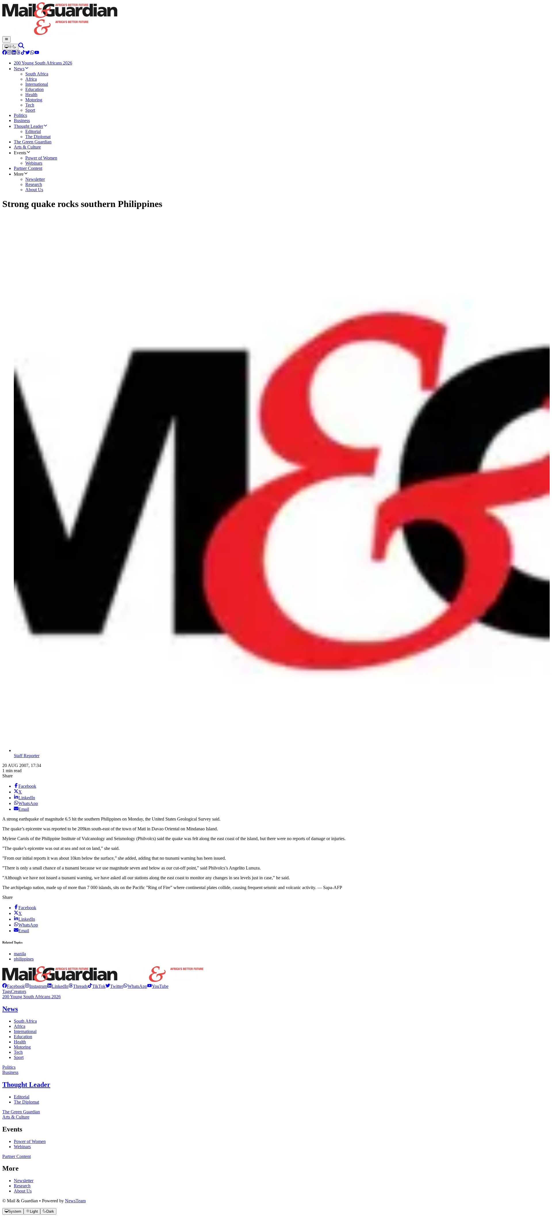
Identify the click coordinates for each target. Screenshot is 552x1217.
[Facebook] (4, 53)
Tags (6, 991)
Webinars (22, 1146)
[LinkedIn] (14, 53)
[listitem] (13, 986)
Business (10, 1072)
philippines (24, 958)
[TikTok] (23, 53)
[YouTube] (36, 53)
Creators (18, 991)
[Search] (21, 46)
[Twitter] (27, 53)
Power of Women (30, 1141)
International (25, 1031)
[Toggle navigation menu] (6, 39)
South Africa (25, 1021)
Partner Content (16, 1156)
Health (20, 1041)
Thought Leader (26, 1084)
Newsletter (23, 1180)
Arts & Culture (15, 1117)
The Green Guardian (21, 1111)
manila (20, 953)
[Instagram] (9, 53)
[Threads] (18, 53)
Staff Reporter (26, 755)
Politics (9, 1067)
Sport (19, 1057)
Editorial (21, 1096)
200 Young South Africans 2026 (31, 996)
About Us (23, 1190)
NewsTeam (75, 1200)
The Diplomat (26, 1102)
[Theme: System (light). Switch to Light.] (10, 47)
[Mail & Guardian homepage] (276, 19)
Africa (19, 1026)
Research (22, 1185)
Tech (18, 1052)
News (10, 1009)
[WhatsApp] (32, 53)
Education (23, 1036)
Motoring (22, 1047)
